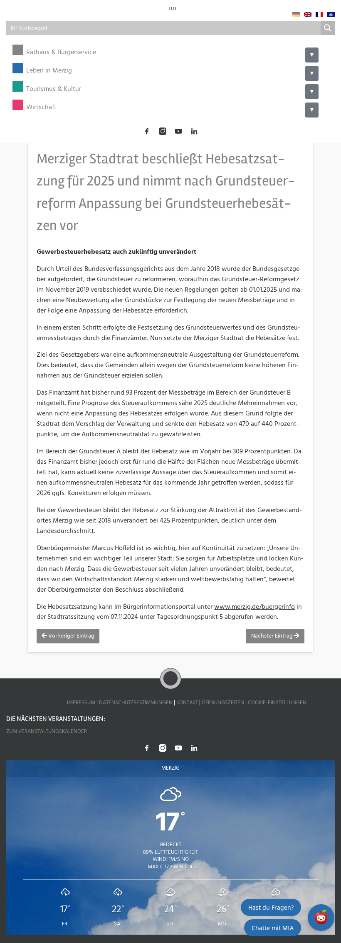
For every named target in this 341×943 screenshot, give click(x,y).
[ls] (331, 14)
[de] (296, 14)
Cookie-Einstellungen (277, 702)
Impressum (81, 702)
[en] (307, 14)
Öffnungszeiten (223, 702)
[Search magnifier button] (328, 28)
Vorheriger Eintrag (70, 636)
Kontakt (187, 702)
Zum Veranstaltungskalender (46, 731)
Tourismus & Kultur (53, 89)
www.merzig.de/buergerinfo (254, 607)
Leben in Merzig (49, 71)
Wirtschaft (41, 108)
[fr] (319, 14)
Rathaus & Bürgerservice (61, 53)
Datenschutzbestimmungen (136, 702)
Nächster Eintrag (272, 636)
